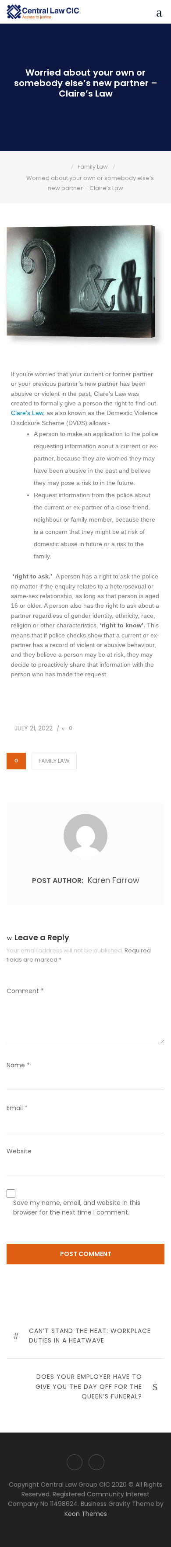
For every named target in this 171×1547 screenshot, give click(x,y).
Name (18, 1065)
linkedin (96, 1462)
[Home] (64, 167)
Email (17, 1108)
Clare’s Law (27, 412)
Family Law (54, 761)
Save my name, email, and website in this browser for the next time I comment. (76, 1207)
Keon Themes (85, 1513)
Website (19, 1151)
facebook (74, 1462)
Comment (25, 990)
